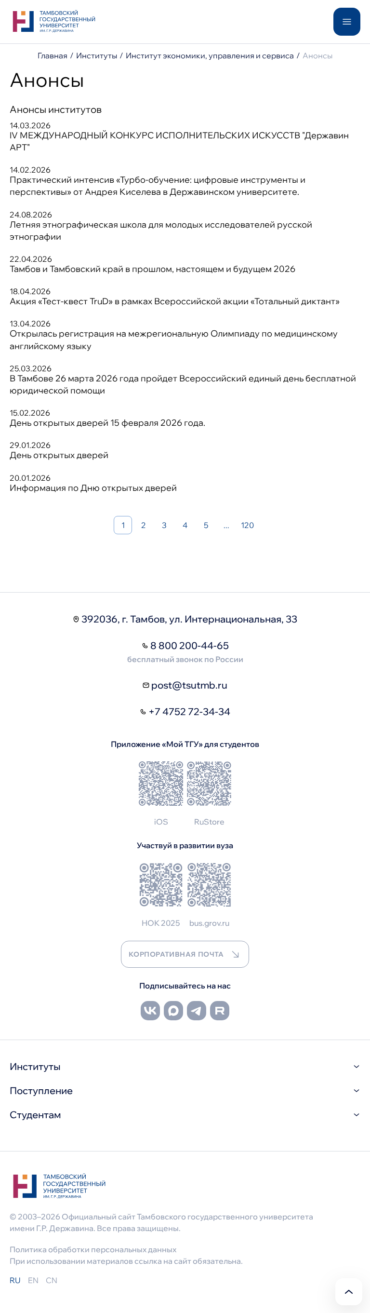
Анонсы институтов (56, 109)
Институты (96, 55)
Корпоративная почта (176, 954)
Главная (52, 55)
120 (247, 525)
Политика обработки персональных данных (93, 1249)
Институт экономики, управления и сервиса (210, 55)
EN (33, 1280)
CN (51, 1280)
